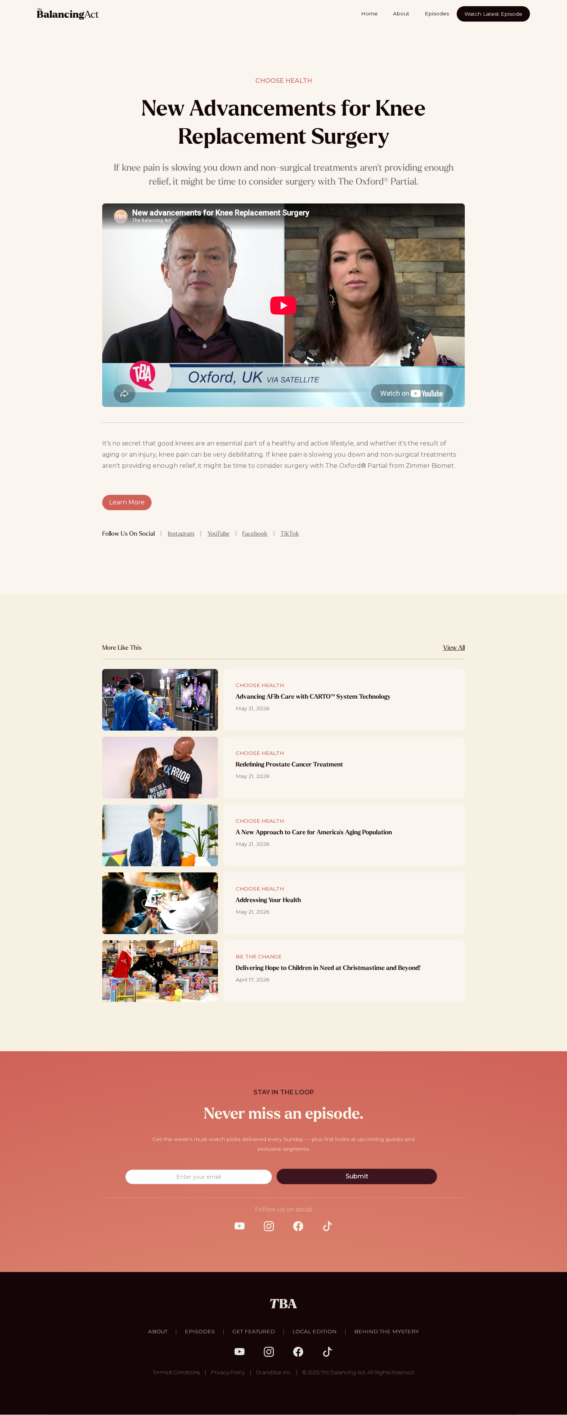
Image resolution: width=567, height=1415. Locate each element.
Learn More (127, 502)
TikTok (289, 533)
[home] (68, 13)
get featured (253, 1331)
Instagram (181, 533)
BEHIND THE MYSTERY (386, 1331)
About (401, 13)
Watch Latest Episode (493, 14)
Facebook (254, 533)
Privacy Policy (228, 1372)
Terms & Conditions (176, 1372)
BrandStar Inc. (273, 1372)
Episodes (437, 13)
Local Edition (314, 1331)
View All (454, 647)
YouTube (219, 533)
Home (369, 13)
